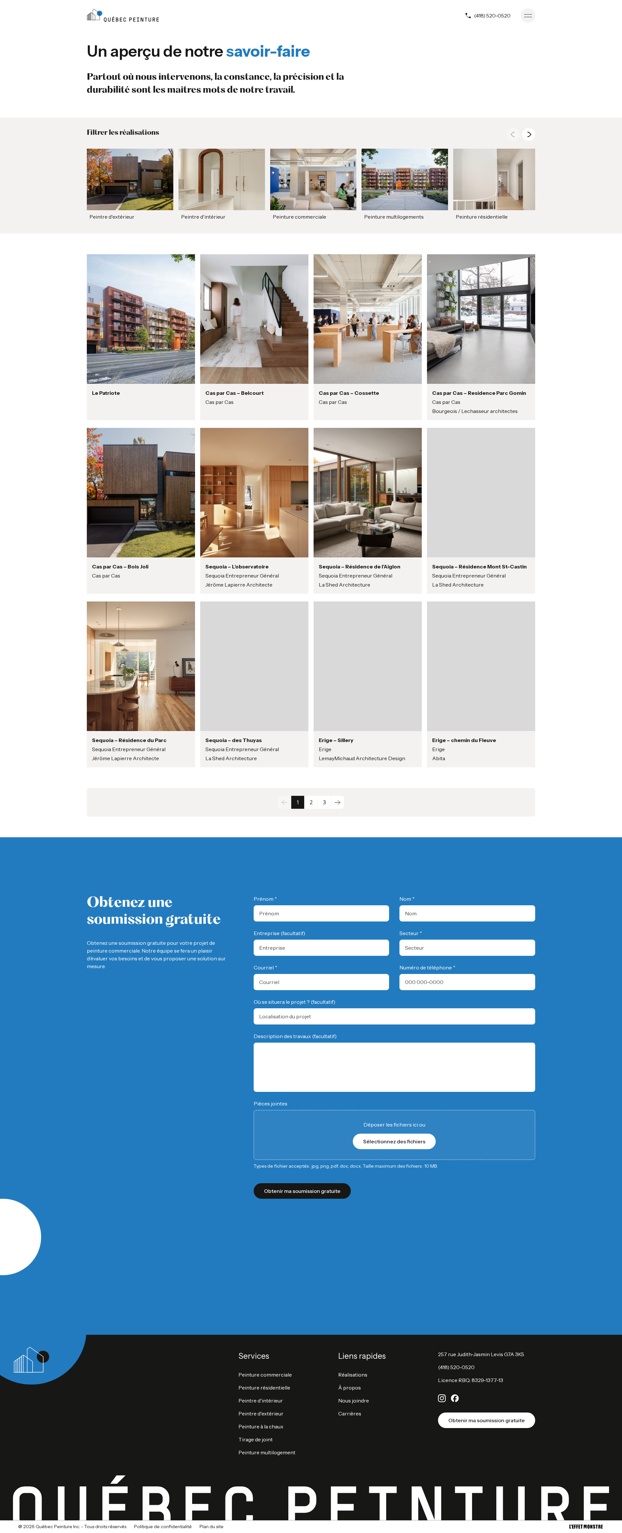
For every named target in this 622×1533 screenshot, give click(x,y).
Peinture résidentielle (264, 1387)
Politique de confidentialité (163, 1526)
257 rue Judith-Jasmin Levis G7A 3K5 (481, 1354)
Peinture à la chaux (260, 1426)
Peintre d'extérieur (260, 1413)
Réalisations (352, 1374)
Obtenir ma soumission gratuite (486, 1420)
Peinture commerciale (265, 1374)
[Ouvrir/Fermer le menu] (528, 15)
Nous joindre (353, 1400)
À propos (349, 1387)
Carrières (349, 1413)
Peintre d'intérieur (260, 1400)
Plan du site (212, 1526)
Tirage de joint (255, 1439)
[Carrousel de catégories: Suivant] (528, 134)
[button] (130, 186)
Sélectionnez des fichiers (394, 1141)
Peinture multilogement (266, 1452)
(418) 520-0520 (492, 15)
